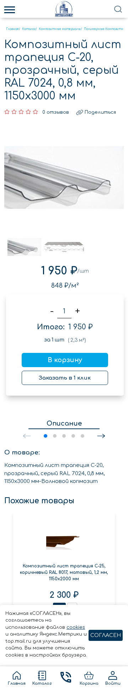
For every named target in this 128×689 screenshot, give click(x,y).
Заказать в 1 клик (65, 378)
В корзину (65, 360)
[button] (101, 436)
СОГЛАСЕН (105, 635)
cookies (75, 627)
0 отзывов (55, 112)
